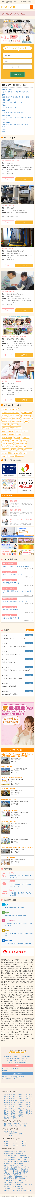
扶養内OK (23, 453)
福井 (22, 102)
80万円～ (7, 1145)
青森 (8, 92)
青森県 (13, 1094)
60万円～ (15, 1144)
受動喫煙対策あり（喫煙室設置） (10, 412)
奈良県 (13, 1108)
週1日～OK (4, 446)
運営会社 (6, 1056)
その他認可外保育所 (17, 421)
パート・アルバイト (10, 1134)
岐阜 (7, 107)
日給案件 (24, 1145)
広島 (3, 117)
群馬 (27, 97)
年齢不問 (20, 450)
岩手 (12, 92)
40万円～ (24, 1142)
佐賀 (7, 125)
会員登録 (15, 1068)
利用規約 (14, 1056)
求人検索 (4, 1070)
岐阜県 (13, 1104)
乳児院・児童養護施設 (7, 431)
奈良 (18, 112)
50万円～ (7, 1144)
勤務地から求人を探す (9, 1091)
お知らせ (8, 1058)
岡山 (7, 117)
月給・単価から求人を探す (11, 1139)
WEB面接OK (20, 456)
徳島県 (13, 1112)
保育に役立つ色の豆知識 (10, 610)
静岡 (11, 107)
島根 (15, 117)
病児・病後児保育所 (27, 418)
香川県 (20, 1112)
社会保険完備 (5, 440)
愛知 (3, 107)
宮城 (16, 92)
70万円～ (24, 1144)
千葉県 (28, 1098)
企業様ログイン (27, 3)
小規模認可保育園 (26, 415)
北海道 (4, 92)
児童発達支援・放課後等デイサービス (11, 428)
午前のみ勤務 (13, 446)
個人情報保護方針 (25, 1056)
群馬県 (13, 1098)
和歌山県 (21, 1108)
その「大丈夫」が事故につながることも (15, 601)
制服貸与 (4, 456)
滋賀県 (13, 1106)
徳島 (22, 117)
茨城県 (28, 1096)
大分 (18, 125)
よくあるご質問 (11, 1060)
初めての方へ (6, 1068)
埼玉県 (20, 1098)
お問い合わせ (23, 1062)
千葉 (12, 97)
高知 (3, 119)
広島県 (28, 1110)
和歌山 (23, 112)
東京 (3, 97)
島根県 (13, 1110)
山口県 (6, 1112)
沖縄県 (15, 1118)
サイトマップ (23, 1060)
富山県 (6, 1102)
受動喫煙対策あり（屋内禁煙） (10, 409)
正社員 (6, 1132)
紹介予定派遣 (8, 1136)
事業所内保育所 (6, 421)
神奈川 (8, 97)
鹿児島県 (6, 1118)
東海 (4, 105)
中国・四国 (6, 115)
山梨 (7, 102)
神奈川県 (14, 1100)
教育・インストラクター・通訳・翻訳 (15, 1126)
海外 (4, 129)
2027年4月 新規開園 (26, 412)
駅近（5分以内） (14, 453)
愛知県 (28, 1104)
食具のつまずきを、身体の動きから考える (16, 566)
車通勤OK (23, 440)
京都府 (20, 1106)
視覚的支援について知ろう (11, 583)
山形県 (13, 1096)
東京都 (6, 1100)
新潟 (3, 102)
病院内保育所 (16, 418)
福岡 (3, 125)
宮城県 (28, 1094)
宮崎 (22, 125)
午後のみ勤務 (22, 446)
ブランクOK (12, 456)
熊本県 (6, 1116)
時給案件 (15, 1145)
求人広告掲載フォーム (8, 1079)
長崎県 (28, 1114)
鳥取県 (6, 1110)
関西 (4, 110)
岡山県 (20, 1110)
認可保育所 (4, 415)
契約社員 (14, 1132)
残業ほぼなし (5, 450)
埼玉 (16, 97)
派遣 (20, 1134)
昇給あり (24, 431)
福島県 (20, 1096)
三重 (15, 107)
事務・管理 (7, 1124)
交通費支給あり (15, 440)
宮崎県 (20, 1116)
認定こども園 (5, 425)
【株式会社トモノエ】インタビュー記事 (13, 638)
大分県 (13, 1116)
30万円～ (15, 1142)
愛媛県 (28, 1112)
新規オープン (25, 437)
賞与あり (4, 434)
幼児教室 (18, 431)
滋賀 (15, 112)
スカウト (13, 1070)
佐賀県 (20, 1114)
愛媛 (29, 117)
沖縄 (3, 126)
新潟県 (22, 1100)
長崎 (11, 125)
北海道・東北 (7, 89)
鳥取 (11, 117)
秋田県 (6, 1096)
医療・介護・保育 (19, 1124)
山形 (23, 92)
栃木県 (6, 1098)
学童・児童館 (14, 425)
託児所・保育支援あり (7, 443)
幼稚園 (26, 421)
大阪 (3, 112)
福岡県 (13, 1114)
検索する (17, 74)
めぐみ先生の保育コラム (21, 1058)
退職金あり (11, 434)
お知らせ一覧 (30, 630)
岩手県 (20, 1094)
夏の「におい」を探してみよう (12, 574)
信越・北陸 (6, 100)
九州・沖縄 (6, 122)
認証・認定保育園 (14, 415)
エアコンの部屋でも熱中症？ (12, 618)
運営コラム (12, 1062)
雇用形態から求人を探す (10, 1129)
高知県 (6, 1114)
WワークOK (5, 453)
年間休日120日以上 (21, 443)
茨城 (20, 97)
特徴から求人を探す (9, 1148)
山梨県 (28, 1102)
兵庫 (7, 112)
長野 (11, 102)
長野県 (6, 1104)
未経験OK (13, 450)
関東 (4, 95)
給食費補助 (17, 437)
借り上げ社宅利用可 (7, 437)
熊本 (15, 125)
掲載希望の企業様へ (19, 1077)
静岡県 (20, 1104)
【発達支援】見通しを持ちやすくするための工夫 (17, 592)
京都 (11, 112)
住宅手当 (19, 434)
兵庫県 (6, 1108)
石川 (18, 102)
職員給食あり (28, 450)
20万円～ (7, 1142)
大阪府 (28, 1106)
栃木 (23, 97)
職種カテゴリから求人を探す (11, 1121)
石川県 (13, 1102)
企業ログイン (6, 1077)
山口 (18, 117)
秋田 (20, 92)
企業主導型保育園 (6, 418)
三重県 (6, 1106)
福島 (27, 92)
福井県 (20, 1102)
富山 (15, 102)
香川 (26, 117)
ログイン (24, 1068)
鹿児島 (27, 125)
